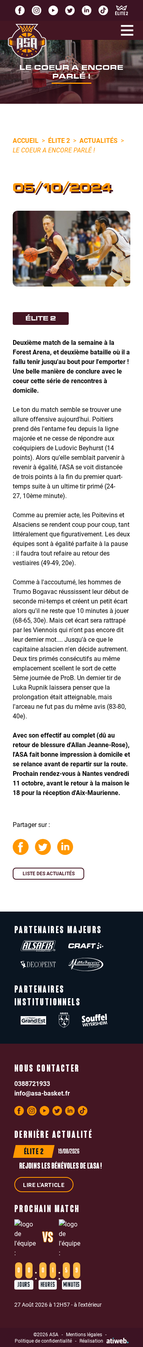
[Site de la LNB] (121, 10)
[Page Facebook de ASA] (20, 10)
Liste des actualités (49, 873)
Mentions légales (84, 1334)
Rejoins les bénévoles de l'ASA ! (60, 1167)
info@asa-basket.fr (42, 1093)
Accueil (26, 140)
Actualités (98, 140)
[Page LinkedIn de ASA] (86, 10)
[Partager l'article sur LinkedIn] (65, 847)
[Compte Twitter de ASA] (70, 10)
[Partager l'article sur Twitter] (43, 847)
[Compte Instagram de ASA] (36, 10)
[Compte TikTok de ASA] (103, 10)
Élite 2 (59, 140)
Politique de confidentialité (43, 1340)
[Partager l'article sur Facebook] (21, 847)
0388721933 (32, 1083)
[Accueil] (27, 41)
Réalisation (91, 1340)
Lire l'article (44, 1185)
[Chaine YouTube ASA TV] (53, 10)
